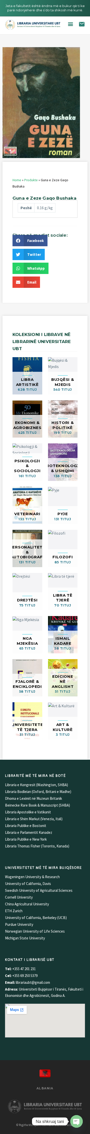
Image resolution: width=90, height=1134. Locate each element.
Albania (45, 1088)
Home (16, 180)
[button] (70, 24)
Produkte (31, 180)
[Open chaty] (76, 1121)
